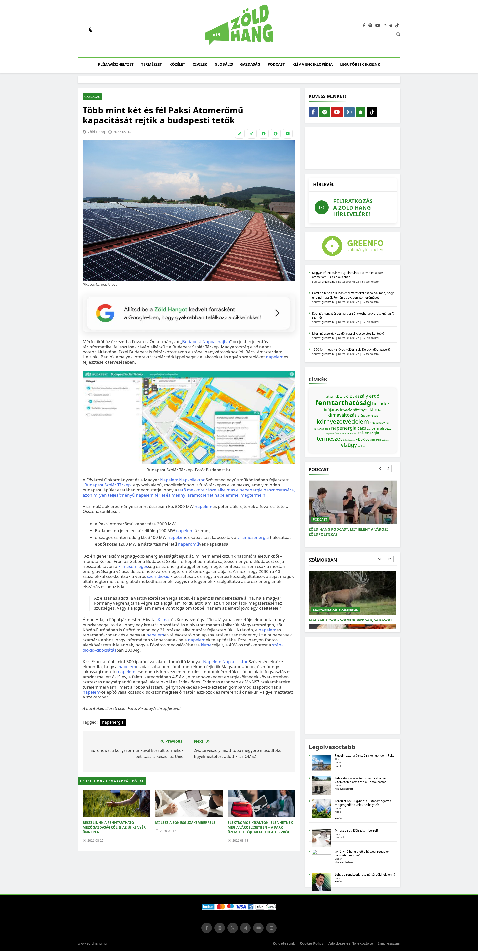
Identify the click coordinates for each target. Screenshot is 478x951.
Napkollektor (192, 480)
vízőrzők (385, 440)
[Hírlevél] (288, 134)
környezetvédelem (343, 421)
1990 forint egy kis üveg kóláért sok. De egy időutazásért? (351, 349)
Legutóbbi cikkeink (360, 64)
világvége (362, 439)
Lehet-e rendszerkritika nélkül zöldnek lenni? (365, 874)
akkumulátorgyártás (340, 396)
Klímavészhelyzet (116, 64)
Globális (224, 64)
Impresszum (389, 943)
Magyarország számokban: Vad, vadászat (350, 619)
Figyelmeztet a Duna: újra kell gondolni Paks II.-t (364, 757)
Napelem (169, 480)
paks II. (364, 428)
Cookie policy (311, 943)
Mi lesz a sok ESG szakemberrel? (185, 822)
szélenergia (368, 433)
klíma (206, 645)
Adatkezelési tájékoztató (350, 943)
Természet (151, 64)
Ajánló (338, 811)
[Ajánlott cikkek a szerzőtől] (240, 134)
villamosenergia (253, 537)
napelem (275, 357)
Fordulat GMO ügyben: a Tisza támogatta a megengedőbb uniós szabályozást (363, 803)
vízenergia (375, 439)
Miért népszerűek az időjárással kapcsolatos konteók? (348, 333)
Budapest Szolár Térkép (107, 485)
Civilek (200, 64)
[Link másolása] (252, 134)
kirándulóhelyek (368, 415)
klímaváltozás (342, 415)
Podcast (276, 64)
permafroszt (381, 428)
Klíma (163, 619)
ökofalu (361, 446)
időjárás (331, 409)
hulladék (381, 403)
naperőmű (188, 544)
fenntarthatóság (343, 402)
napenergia (113, 722)
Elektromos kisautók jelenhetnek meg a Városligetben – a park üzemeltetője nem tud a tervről (260, 827)
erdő (374, 396)
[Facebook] (264, 134)
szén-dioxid (158, 576)
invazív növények (354, 409)
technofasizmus (349, 440)
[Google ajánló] (276, 134)
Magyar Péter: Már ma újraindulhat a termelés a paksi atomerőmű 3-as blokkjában (348, 275)
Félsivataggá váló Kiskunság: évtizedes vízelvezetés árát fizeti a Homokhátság (361, 780)
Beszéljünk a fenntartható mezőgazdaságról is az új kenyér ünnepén (114, 827)
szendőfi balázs (348, 433)
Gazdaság (250, 64)
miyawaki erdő (322, 428)
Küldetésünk (284, 943)
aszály (361, 396)
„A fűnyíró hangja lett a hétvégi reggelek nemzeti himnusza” (362, 853)
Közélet (177, 64)
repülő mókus (332, 433)
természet (329, 438)
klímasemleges (133, 566)
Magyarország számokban (335, 610)
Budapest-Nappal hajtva (206, 341)
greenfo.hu (328, 281)
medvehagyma (379, 422)
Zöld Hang (96, 131)
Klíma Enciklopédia (312, 64)
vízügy (349, 444)
